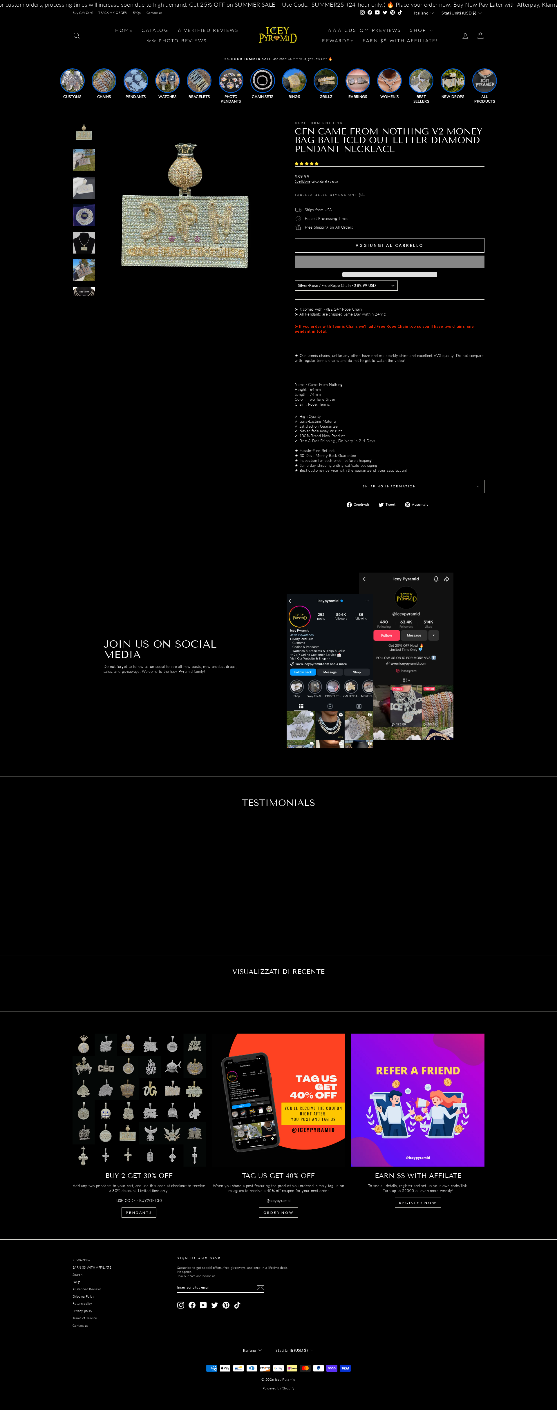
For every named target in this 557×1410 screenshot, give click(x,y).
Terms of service (85, 1318)
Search (77, 1274)
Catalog (155, 30)
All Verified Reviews (87, 1289)
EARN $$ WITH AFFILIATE (92, 1267)
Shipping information (389, 486)
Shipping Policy (83, 1296)
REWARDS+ (81, 1260)
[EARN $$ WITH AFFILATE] (417, 1100)
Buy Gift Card (83, 12)
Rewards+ (338, 40)
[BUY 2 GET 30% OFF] (139, 1100)
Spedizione (302, 181)
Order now (278, 1212)
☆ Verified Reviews (208, 30)
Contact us (154, 12)
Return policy (82, 1303)
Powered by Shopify (279, 1388)
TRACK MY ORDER (112, 12)
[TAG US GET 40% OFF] (278, 1100)
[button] (307, 163)
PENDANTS (139, 1212)
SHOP (419, 30)
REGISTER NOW (418, 1202)
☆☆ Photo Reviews (177, 40)
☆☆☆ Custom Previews (365, 30)
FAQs (137, 12)
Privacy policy (83, 1311)
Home (124, 30)
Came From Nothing (319, 123)
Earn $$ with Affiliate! (400, 40)
